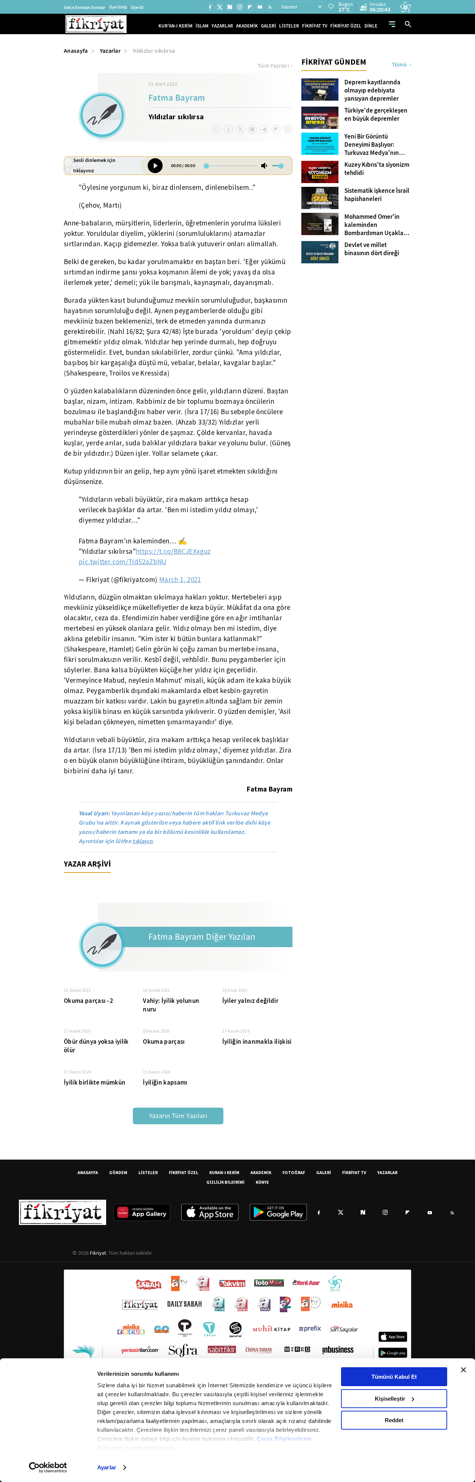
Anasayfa (76, 51)
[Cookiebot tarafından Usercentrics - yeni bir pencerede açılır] (48, 1467)
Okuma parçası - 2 (89, 1001)
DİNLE (370, 26)
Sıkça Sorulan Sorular (84, 7)
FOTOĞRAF (293, 1172)
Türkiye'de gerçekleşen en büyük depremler (375, 115)
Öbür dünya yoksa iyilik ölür (96, 1045)
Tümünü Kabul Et (394, 1377)
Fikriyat (98, 1252)
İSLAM (202, 26)
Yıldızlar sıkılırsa (153, 51)
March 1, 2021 (180, 579)
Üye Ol (137, 7)
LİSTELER (289, 26)
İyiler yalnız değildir (250, 1001)
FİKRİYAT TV (314, 26)
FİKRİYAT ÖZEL (345, 26)
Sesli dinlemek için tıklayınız (94, 165)
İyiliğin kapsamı (165, 1082)
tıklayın (142, 841)
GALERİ (268, 26)
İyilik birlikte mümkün (94, 1082)
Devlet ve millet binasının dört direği (371, 249)
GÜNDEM (118, 1172)
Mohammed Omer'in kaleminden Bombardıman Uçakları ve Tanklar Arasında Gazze (375, 225)
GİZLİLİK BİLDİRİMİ (225, 1182)
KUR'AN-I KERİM (175, 26)
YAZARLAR (222, 26)
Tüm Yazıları (273, 66)
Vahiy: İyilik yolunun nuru (171, 1005)
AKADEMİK (247, 26)
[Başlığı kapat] (463, 1369)
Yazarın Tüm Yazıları (178, 1116)
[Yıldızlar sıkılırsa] (155, 165)
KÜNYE (262, 1182)
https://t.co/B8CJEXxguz (173, 551)
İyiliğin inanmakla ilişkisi (257, 1041)
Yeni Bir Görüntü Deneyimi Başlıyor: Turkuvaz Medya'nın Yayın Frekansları (371, 145)
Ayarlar (106, 1467)
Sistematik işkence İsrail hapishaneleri (376, 195)
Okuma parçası (163, 1041)
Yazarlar (110, 51)
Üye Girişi (118, 7)
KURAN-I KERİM (224, 1172)
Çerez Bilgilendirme (284, 1439)
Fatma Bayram (176, 98)
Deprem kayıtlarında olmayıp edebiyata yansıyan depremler (372, 90)
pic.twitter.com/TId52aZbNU (123, 562)
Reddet (394, 1420)
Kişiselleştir (390, 1398)
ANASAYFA (88, 1172)
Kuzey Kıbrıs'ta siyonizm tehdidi (376, 169)
